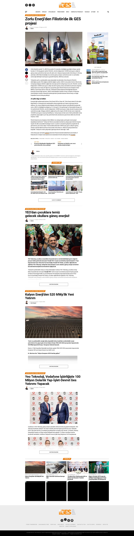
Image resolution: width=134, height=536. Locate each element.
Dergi (67, 11)
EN (97, 11)
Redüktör (105, 524)
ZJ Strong (57, 138)
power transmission (31, 524)
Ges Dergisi (33, 303)
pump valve (53, 524)
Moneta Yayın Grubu (71, 526)
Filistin (48, 138)
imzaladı (73, 134)
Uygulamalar (51, 11)
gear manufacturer (44, 524)
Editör (32, 28)
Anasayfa (38, 11)
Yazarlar (87, 11)
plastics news (91, 524)
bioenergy (98, 524)
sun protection (81, 524)
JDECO (52, 138)
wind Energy (61, 524)
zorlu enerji (65, 138)
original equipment (70, 524)
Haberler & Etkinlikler (77, 11)
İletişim (93, 11)
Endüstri (61, 526)
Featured (42, 138)
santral (47, 133)
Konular (44, 11)
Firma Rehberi (60, 11)
